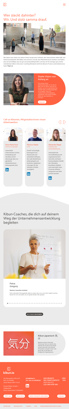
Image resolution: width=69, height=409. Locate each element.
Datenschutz (18, 406)
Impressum (6, 406)
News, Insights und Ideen (38, 396)
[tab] (7, 303)
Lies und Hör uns (50, 384)
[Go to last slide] (60, 122)
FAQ (64, 380)
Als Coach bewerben (34, 314)
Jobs (64, 378)
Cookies (28, 406)
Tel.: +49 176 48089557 (33, 380)
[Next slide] (64, 122)
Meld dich (20, 396)
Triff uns (8, 396)
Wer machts (48, 382)
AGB (35, 406)
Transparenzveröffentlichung (50, 406)
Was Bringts (48, 378)
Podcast (42, 102)
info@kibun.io (30, 378)
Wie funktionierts (51, 380)
